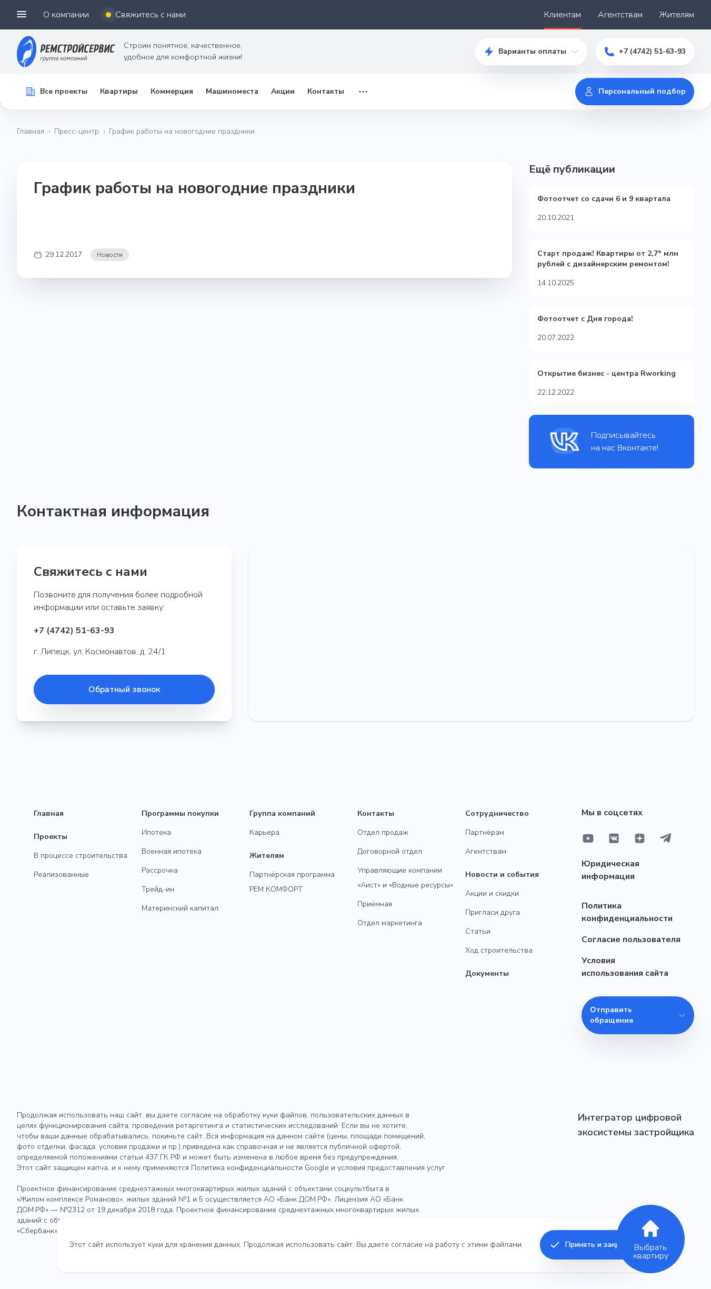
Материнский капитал (180, 908)
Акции (283, 91)
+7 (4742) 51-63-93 (652, 51)
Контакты (325, 91)
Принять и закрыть (599, 1245)
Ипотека (156, 832)
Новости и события (502, 875)
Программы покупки (180, 813)
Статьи (477, 931)
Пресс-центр (76, 131)
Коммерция (172, 91)
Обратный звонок (124, 689)
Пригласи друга (492, 912)
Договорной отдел (389, 851)
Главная (30, 131)
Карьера (264, 832)
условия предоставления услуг (391, 1168)
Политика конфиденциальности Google (260, 1168)
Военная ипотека (172, 851)
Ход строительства (499, 950)
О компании (66, 15)
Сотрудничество (497, 813)
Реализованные (61, 875)
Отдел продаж (382, 832)
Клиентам (562, 15)
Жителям (676, 15)
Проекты (50, 837)
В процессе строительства (80, 856)
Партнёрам (484, 832)
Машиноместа (232, 91)
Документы (487, 973)
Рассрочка (160, 870)
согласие (407, 1245)
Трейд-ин (158, 889)
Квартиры (119, 91)
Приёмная (374, 904)
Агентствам (620, 15)
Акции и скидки (492, 893)
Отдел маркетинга (389, 923)
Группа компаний (282, 813)
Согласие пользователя (631, 939)
